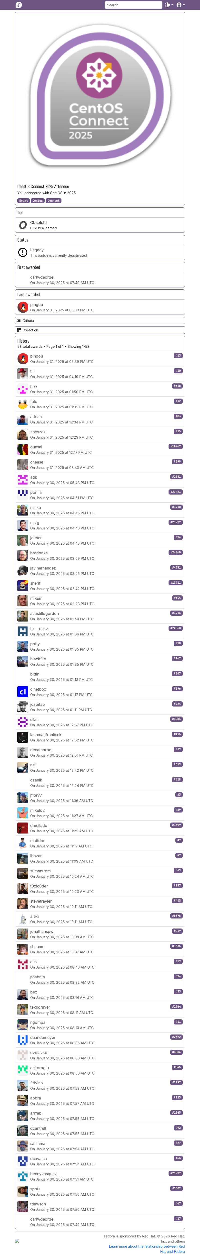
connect (54, 201)
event (23, 201)
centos (37, 201)
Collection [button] (30, 330)
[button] (168, 5)
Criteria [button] (28, 320)
